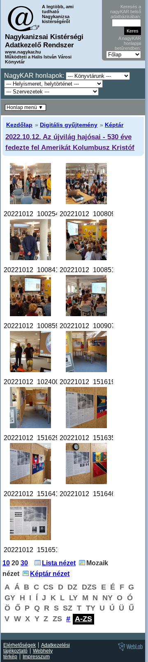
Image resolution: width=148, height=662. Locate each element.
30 (24, 562)
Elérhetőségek (19, 645)
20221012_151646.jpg (93, 493)
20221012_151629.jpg (37, 437)
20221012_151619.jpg (93, 381)
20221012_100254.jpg (37, 213)
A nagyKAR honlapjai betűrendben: (128, 43)
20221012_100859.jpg (37, 325)
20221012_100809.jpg (93, 213)
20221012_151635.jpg (93, 437)
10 (6, 562)
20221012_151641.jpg (37, 493)
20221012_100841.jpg (37, 269)
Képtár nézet (49, 573)
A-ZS (83, 619)
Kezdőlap (19, 124)
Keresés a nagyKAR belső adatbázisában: (125, 11)
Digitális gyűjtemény (68, 124)
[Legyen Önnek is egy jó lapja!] (129, 650)
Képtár (114, 124)
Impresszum (36, 657)
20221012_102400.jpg (37, 381)
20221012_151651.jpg (37, 549)
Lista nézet (59, 562)
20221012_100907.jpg (93, 325)
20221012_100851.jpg (93, 269)
